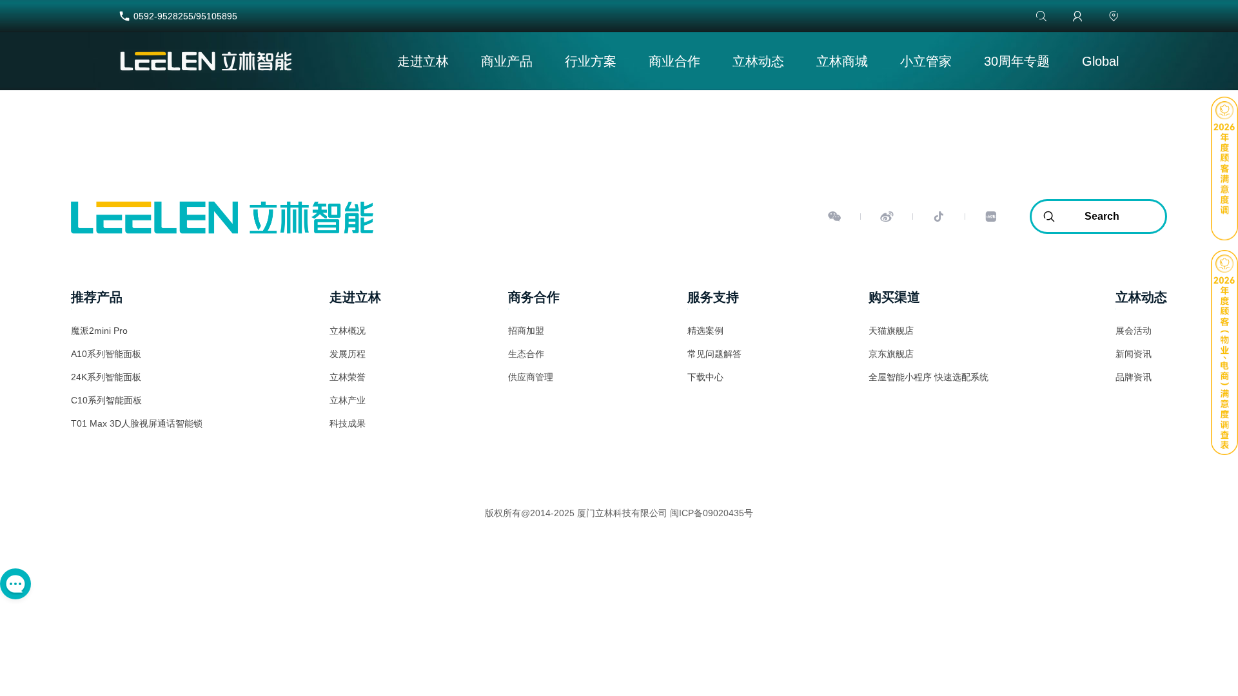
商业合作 (674, 61)
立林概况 (347, 330)
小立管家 (926, 61)
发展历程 (347, 354)
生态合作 (526, 354)
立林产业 (347, 400)
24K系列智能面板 (106, 377)
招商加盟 (526, 330)
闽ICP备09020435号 (711, 513)
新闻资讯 (1133, 354)
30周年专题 (1017, 61)
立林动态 (758, 61)
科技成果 (347, 423)
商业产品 (507, 61)
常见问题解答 (714, 354)
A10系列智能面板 (106, 354)
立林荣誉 (347, 377)
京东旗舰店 (891, 354)
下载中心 (705, 377)
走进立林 (423, 61)
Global (1100, 61)
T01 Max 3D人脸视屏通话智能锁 (136, 423)
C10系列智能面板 (106, 400)
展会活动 (1133, 330)
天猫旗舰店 (891, 330)
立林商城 (842, 61)
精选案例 (705, 330)
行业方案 (590, 61)
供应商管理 (530, 377)
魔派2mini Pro (99, 330)
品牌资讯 (1133, 377)
